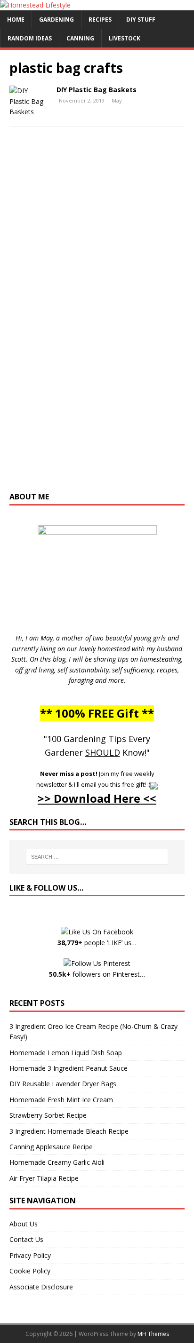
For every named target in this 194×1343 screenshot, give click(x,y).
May (117, 100)
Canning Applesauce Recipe (51, 1146)
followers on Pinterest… (97, 974)
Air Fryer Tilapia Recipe (44, 1178)
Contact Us (26, 1239)
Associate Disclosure (41, 1286)
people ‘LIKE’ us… (97, 942)
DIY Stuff (140, 20)
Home (15, 20)
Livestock (124, 38)
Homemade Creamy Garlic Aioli (57, 1162)
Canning (80, 38)
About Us (23, 1223)
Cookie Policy (29, 1270)
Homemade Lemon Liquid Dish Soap (65, 1052)
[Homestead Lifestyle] (35, 4)
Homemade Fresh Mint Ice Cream (61, 1099)
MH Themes (153, 1334)
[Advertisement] (97, 319)
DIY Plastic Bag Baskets (97, 89)
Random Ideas (30, 38)
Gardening (56, 20)
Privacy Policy (30, 1255)
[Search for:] (97, 857)
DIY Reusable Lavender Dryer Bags (62, 1083)
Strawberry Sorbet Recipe (48, 1115)
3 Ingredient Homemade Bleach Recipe (69, 1131)
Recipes (100, 20)
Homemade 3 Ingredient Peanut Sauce (68, 1068)
